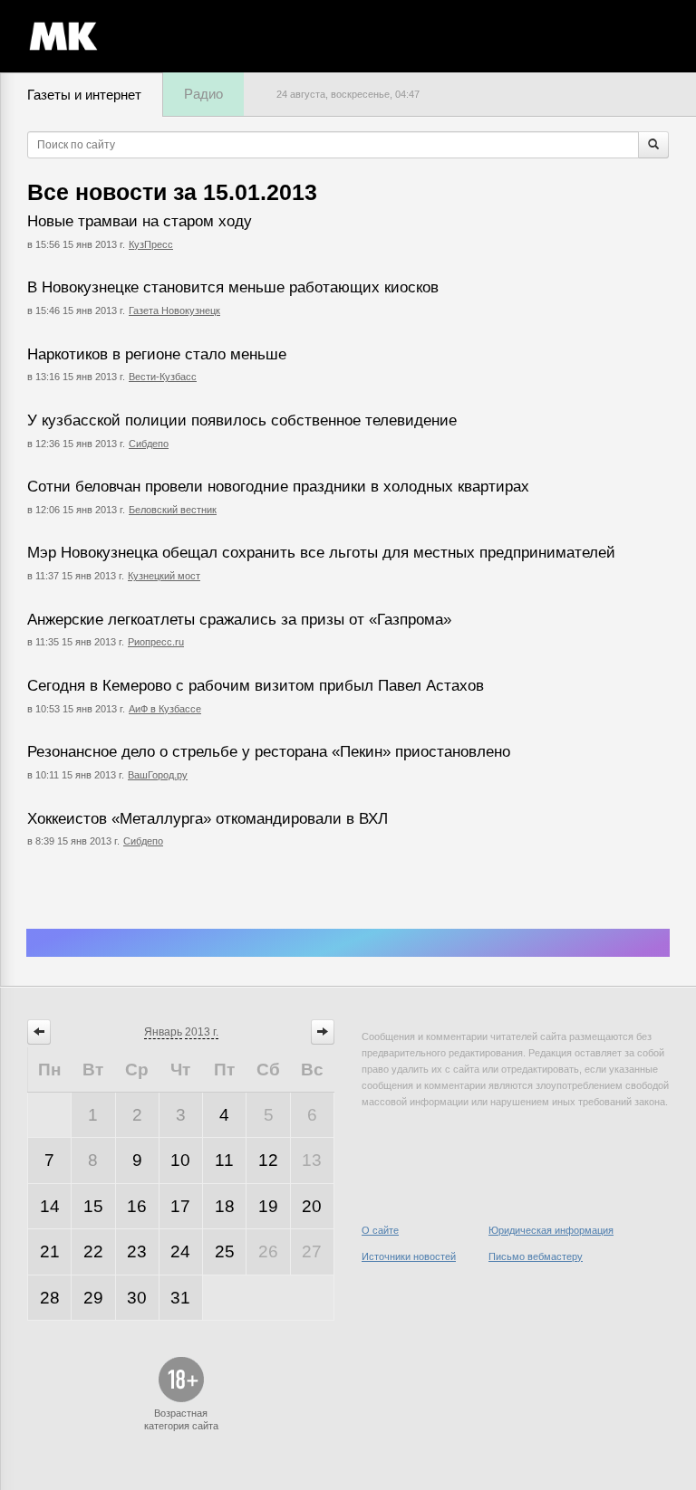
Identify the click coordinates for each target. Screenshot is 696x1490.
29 (93, 1297)
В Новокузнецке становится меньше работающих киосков (233, 287)
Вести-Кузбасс (163, 376)
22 (93, 1251)
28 (50, 1297)
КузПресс (151, 244)
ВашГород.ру (158, 774)
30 (137, 1297)
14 (50, 1206)
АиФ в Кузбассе (165, 708)
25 (225, 1251)
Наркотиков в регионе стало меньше (156, 354)
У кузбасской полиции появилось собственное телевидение (242, 420)
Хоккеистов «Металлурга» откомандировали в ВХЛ (207, 818)
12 (268, 1160)
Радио (203, 93)
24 (180, 1251)
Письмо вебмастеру (535, 1256)
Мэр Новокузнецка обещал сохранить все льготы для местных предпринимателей (321, 552)
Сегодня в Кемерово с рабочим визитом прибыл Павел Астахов (255, 685)
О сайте (380, 1230)
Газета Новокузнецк (174, 310)
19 (268, 1206)
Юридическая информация (551, 1230)
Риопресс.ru (156, 641)
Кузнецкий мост (164, 575)
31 (180, 1297)
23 (137, 1251)
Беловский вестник (173, 509)
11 (224, 1160)
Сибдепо (149, 443)
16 (137, 1206)
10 (180, 1160)
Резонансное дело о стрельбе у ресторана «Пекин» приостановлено (268, 751)
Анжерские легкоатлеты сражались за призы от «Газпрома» (239, 619)
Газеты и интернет (84, 94)
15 (93, 1206)
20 (312, 1206)
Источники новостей (409, 1256)
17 (180, 1206)
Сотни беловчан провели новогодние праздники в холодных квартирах (278, 486)
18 (225, 1206)
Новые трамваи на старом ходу (139, 221)
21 (50, 1251)
